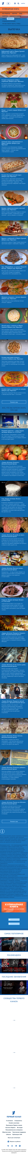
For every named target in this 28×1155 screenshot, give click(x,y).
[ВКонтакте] (14, 919)
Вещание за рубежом (15, 1141)
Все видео (20, 1127)
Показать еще (14, 402)
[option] (14, 944)
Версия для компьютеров (14, 1137)
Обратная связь (6, 1132)
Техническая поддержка (19, 1132)
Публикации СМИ (17, 1134)
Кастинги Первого (10, 1127)
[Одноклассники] (14, 924)
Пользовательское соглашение (14, 1130)
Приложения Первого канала (14, 1125)
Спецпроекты (18, 1120)
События (8, 1134)
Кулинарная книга (10, 9)
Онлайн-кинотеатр (14, 1123)
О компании (9, 1120)
